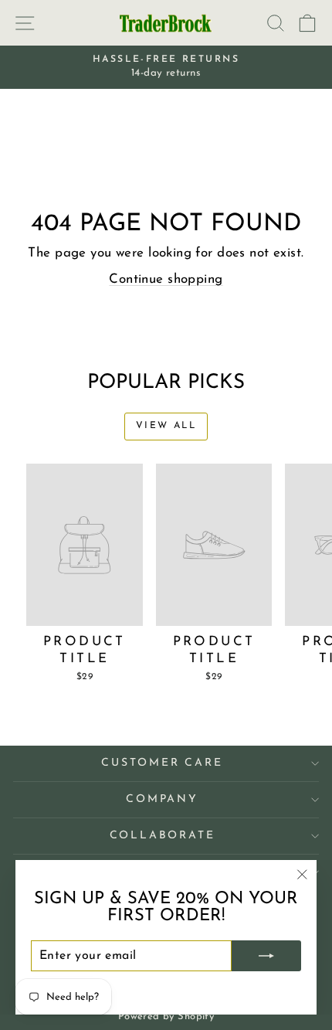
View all (166, 425)
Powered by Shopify (166, 1016)
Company (162, 799)
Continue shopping (165, 279)
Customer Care (161, 763)
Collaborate (162, 835)
